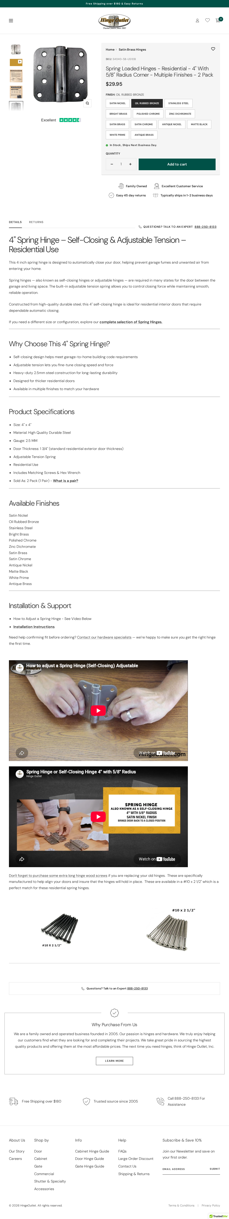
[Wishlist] (207, 21)
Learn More (114, 1061)
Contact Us (127, 1166)
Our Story (17, 1151)
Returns (36, 222)
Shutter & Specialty (50, 1181)
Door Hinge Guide (89, 1158)
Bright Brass (118, 113)
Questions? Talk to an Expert (179, 227)
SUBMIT (215, 1168)
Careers (15, 1158)
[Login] (197, 20)
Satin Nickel (118, 103)
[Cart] (218, 21)
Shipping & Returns (134, 1174)
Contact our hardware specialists (104, 637)
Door (38, 1151)
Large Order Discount (135, 1158)
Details (15, 222)
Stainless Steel (178, 103)
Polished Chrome (148, 113)
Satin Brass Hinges (132, 49)
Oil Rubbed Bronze (147, 103)
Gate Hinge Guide (89, 1166)
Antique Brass (144, 134)
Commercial (44, 1174)
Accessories (44, 1189)
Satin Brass (117, 124)
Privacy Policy (211, 1205)
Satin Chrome (144, 124)
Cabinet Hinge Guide (92, 1151)
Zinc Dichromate (180, 113)
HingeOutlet (28, 1205)
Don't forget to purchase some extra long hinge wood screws (58, 875)
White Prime (117, 134)
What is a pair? (65, 480)
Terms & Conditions (181, 1205)
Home (110, 49)
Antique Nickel (172, 124)
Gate (38, 1166)
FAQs (122, 1151)
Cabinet (40, 1158)
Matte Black (199, 124)
